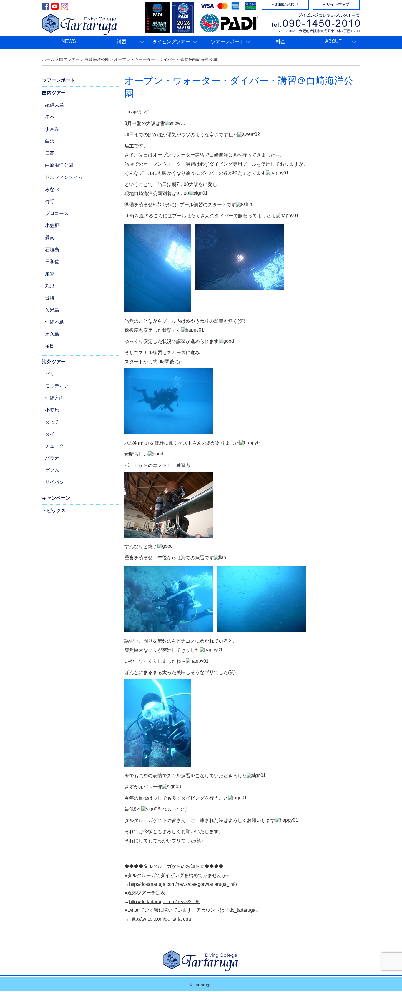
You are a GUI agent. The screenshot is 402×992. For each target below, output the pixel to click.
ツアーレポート (58, 80)
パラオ (52, 458)
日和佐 (52, 261)
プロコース (57, 213)
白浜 (49, 141)
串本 (49, 116)
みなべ (52, 189)
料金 (280, 41)
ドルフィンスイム (64, 177)
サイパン (54, 482)
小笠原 (52, 225)
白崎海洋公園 (59, 165)
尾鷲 (49, 273)
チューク (54, 446)
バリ (49, 373)
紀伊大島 (54, 104)
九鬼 (49, 285)
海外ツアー (54, 361)
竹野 (49, 201)
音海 (49, 297)
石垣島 (52, 249)
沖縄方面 (54, 397)
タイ (49, 434)
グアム (52, 470)
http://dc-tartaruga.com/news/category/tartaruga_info (183, 884)
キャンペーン (56, 497)
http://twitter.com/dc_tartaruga (160, 918)
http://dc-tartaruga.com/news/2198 (164, 901)
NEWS (69, 41)
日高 (49, 153)
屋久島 (52, 334)
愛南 (49, 237)
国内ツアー (54, 92)
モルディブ (57, 385)
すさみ (52, 129)
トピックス (54, 510)
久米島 (52, 309)
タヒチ (52, 422)
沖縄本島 (54, 321)
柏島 (49, 346)
